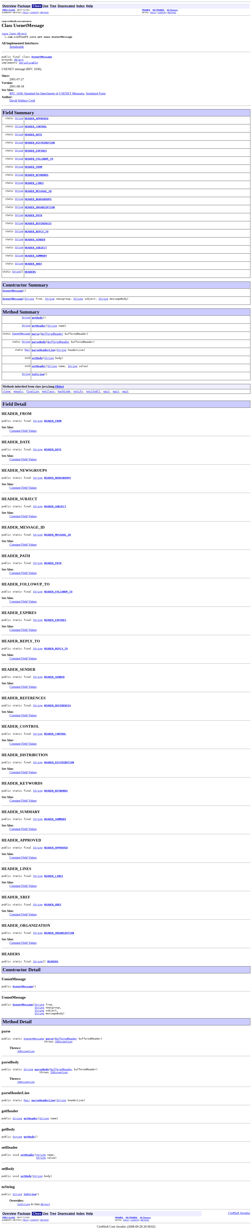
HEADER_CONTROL (36, 126)
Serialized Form (96, 93)
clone (6, 391)
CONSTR (34, 12)
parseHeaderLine (43, 350)
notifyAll (93, 391)
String (19, 118)
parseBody (39, 341)
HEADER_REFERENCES (38, 223)
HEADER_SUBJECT (36, 247)
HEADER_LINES (34, 183)
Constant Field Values (23, 430)
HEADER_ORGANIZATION (40, 207)
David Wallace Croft (22, 100)
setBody (37, 358)
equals (18, 391)
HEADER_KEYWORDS (36, 174)
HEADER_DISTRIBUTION (40, 142)
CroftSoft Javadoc (239, 1213)
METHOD (44, 12)
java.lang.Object (14, 33)
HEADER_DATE (33, 134)
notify (78, 391)
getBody (37, 317)
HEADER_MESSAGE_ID (38, 191)
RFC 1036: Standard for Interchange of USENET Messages (46, 93)
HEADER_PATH (33, 215)
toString (38, 374)
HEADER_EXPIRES (36, 150)
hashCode (64, 391)
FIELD (25, 12)
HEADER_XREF (33, 263)
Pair (27, 350)
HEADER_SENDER (35, 239)
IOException (63, 1041)
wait (106, 391)
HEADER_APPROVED (36, 118)
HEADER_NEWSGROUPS (38, 199)
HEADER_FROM (33, 166)
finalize (32, 391)
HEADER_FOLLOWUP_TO (39, 158)
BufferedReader (52, 333)
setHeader (39, 366)
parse (36, 333)
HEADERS (30, 271)
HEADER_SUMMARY (36, 255)
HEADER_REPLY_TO (36, 231)
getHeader (39, 325)
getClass (48, 391)
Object (19, 59)
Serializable (16, 46)
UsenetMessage (13, 290)
